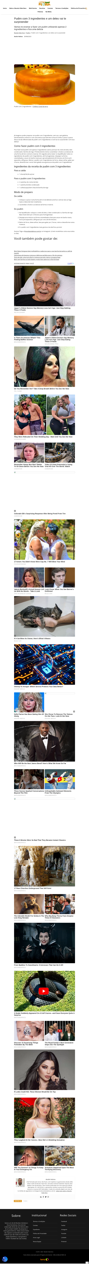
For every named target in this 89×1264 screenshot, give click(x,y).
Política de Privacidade (78, 8)
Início (5, 8)
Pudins (28, 33)
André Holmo (18, 36)
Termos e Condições (61, 8)
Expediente (36, 1229)
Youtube (63, 1233)
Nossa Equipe (37, 1241)
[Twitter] (45, 1197)
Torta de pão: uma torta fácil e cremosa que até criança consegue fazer (37, 257)
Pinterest (63, 1241)
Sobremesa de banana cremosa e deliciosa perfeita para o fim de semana (38, 255)
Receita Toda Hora (19, 33)
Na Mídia (48, 12)
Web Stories (33, 8)
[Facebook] (43, 1197)
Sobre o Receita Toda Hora (17, 8)
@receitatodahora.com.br (32, 231)
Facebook (64, 1221)
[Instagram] (48, 1197)
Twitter (63, 1225)
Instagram (64, 1229)
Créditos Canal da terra (40, 106)
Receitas (42, 8)
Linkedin (63, 1237)
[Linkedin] (41, 1197)
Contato (50, 8)
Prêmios (40, 12)
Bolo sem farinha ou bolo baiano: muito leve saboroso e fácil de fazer (36, 259)
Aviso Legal (36, 1237)
